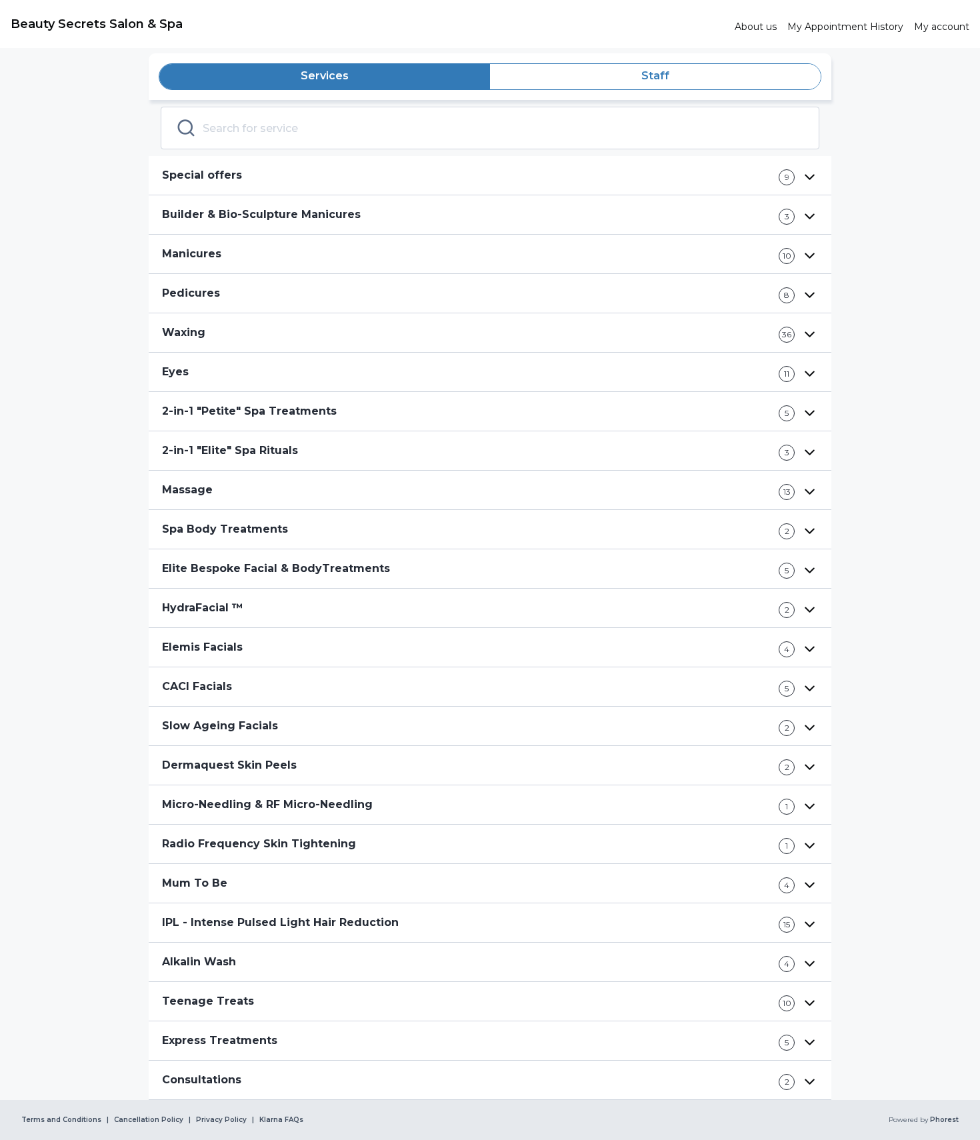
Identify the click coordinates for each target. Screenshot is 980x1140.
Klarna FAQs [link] (281, 1120)
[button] (490, 175)
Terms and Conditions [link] (61, 1120)
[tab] (324, 76)
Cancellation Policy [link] (148, 1120)
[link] (367, 24)
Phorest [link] (944, 1120)
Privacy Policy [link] (221, 1120)
